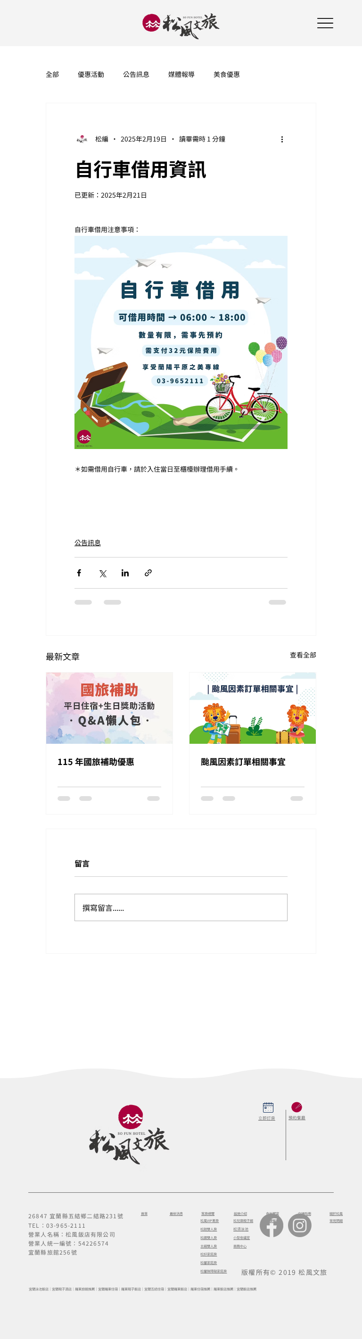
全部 (52, 74)
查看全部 (303, 654)
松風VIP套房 (209, 1220)
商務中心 (240, 1246)
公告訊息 (136, 74)
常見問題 (336, 1220)
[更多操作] (282, 139)
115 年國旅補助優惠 (96, 761)
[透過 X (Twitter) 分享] (102, 572)
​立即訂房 (266, 1118)
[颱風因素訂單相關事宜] (252, 708)
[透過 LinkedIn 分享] (125, 572)
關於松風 (336, 1213)
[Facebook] (271, 1225)
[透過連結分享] (148, 572)
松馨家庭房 (208, 1262)
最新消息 (176, 1213)
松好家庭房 (208, 1254)
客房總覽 (207, 1213)
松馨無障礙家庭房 (213, 1271)
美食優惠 (227, 74)
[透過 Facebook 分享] (78, 572)
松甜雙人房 (208, 1229)
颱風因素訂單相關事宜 (243, 761)
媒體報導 (181, 74)
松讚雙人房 (208, 1237)
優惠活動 (91, 74)
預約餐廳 (296, 1117)
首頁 (144, 1213)
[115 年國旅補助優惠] (109, 708)
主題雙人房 (208, 1246)
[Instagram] (300, 1225)
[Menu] (325, 23)
